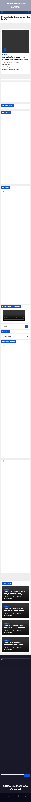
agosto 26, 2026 (10, 691)
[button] (26, 12)
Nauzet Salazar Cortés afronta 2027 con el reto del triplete (14, 723)
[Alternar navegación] (14, 12)
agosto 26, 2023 (8, 62)
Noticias (5, 54)
